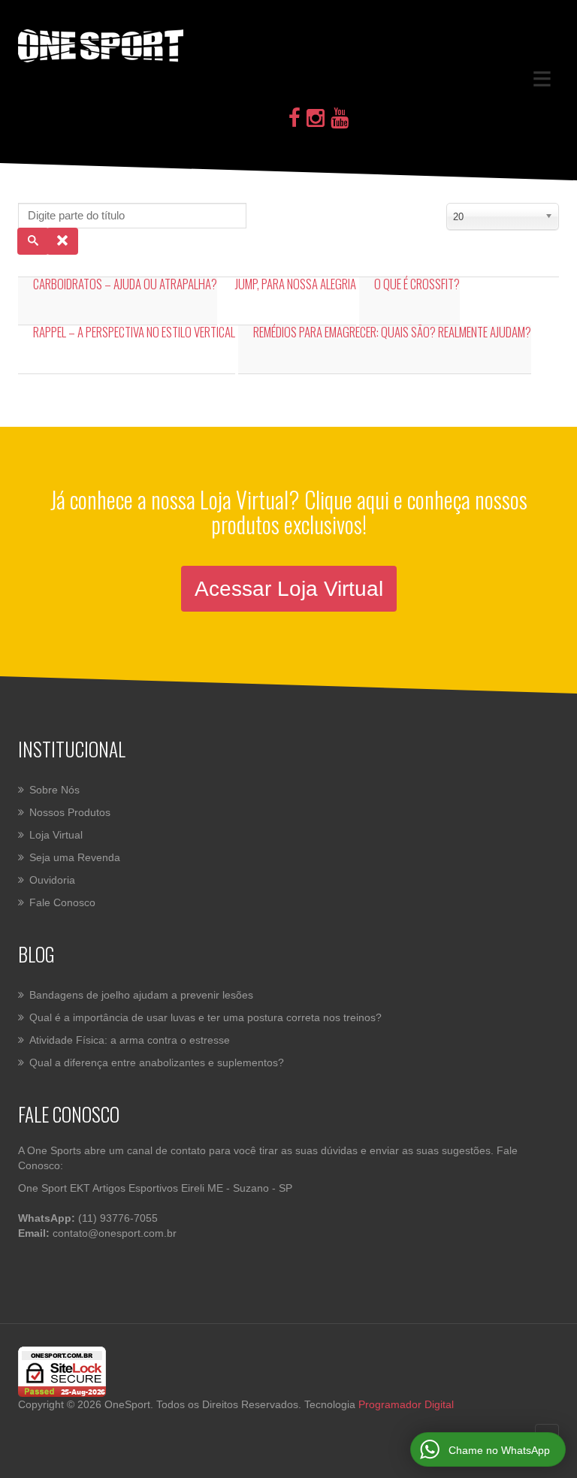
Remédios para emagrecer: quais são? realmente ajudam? (392, 331)
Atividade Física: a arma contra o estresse (129, 1040)
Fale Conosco (62, 902)
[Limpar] (62, 241)
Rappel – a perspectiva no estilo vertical (134, 331)
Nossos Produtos (69, 812)
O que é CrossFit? (417, 283)
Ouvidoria (52, 880)
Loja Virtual (56, 835)
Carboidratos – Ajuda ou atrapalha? (125, 283)
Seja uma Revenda (74, 857)
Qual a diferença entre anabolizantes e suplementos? (156, 1062)
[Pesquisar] (33, 241)
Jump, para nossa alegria (295, 283)
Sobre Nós (54, 790)
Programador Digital (406, 1404)
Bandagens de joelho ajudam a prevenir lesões (141, 995)
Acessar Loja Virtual (289, 588)
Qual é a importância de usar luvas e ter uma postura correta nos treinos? (205, 1017)
